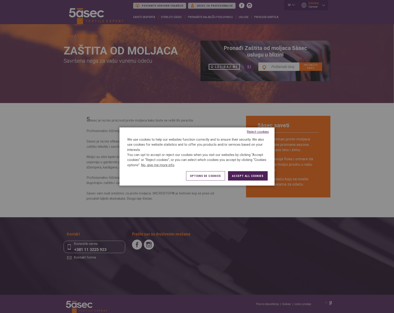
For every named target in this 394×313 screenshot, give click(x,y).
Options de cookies (205, 176)
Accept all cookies (248, 176)
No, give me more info (157, 165)
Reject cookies (258, 132)
